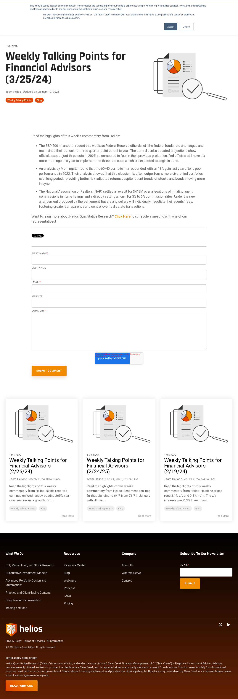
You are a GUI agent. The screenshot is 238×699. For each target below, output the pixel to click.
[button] (221, 625)
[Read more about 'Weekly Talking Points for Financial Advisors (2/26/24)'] (42, 422)
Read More (67, 515)
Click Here (123, 216)
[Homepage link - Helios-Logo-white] (24, 635)
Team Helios (14, 91)
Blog (39, 100)
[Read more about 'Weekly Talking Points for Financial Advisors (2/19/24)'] (196, 422)
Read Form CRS (21, 685)
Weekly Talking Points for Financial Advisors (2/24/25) (115, 466)
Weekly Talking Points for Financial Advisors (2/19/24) (193, 466)
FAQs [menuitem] (67, 596)
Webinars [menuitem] (70, 580)
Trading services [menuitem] (16, 608)
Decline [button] (187, 26)
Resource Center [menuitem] (75, 565)
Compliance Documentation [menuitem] (23, 600)
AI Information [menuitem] (55, 640)
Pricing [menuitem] (68, 603)
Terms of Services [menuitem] (34, 640)
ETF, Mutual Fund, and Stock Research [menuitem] (30, 565)
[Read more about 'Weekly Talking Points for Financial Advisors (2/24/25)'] (119, 422)
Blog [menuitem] (67, 573)
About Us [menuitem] (128, 565)
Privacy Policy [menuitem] (14, 640)
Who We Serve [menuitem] (131, 573)
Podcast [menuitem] (69, 588)
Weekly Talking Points (19, 100)
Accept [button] (170, 26)
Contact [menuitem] (127, 580)
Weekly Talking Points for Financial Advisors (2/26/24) (38, 466)
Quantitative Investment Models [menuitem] (26, 573)
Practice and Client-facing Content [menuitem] (28, 592)
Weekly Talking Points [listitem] (23, 508)
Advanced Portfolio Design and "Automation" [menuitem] (26, 583)
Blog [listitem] (43, 508)
